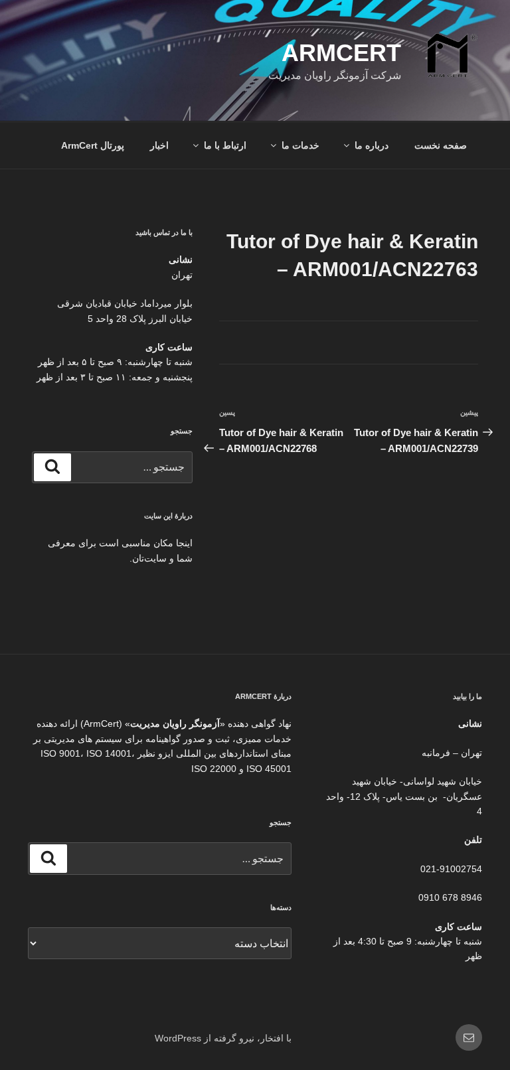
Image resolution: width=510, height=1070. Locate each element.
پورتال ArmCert (92, 145)
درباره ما (371, 145)
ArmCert (341, 52)
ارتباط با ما (225, 145)
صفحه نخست (440, 145)
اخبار (159, 145)
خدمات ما (300, 145)
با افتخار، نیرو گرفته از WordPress (223, 1038)
